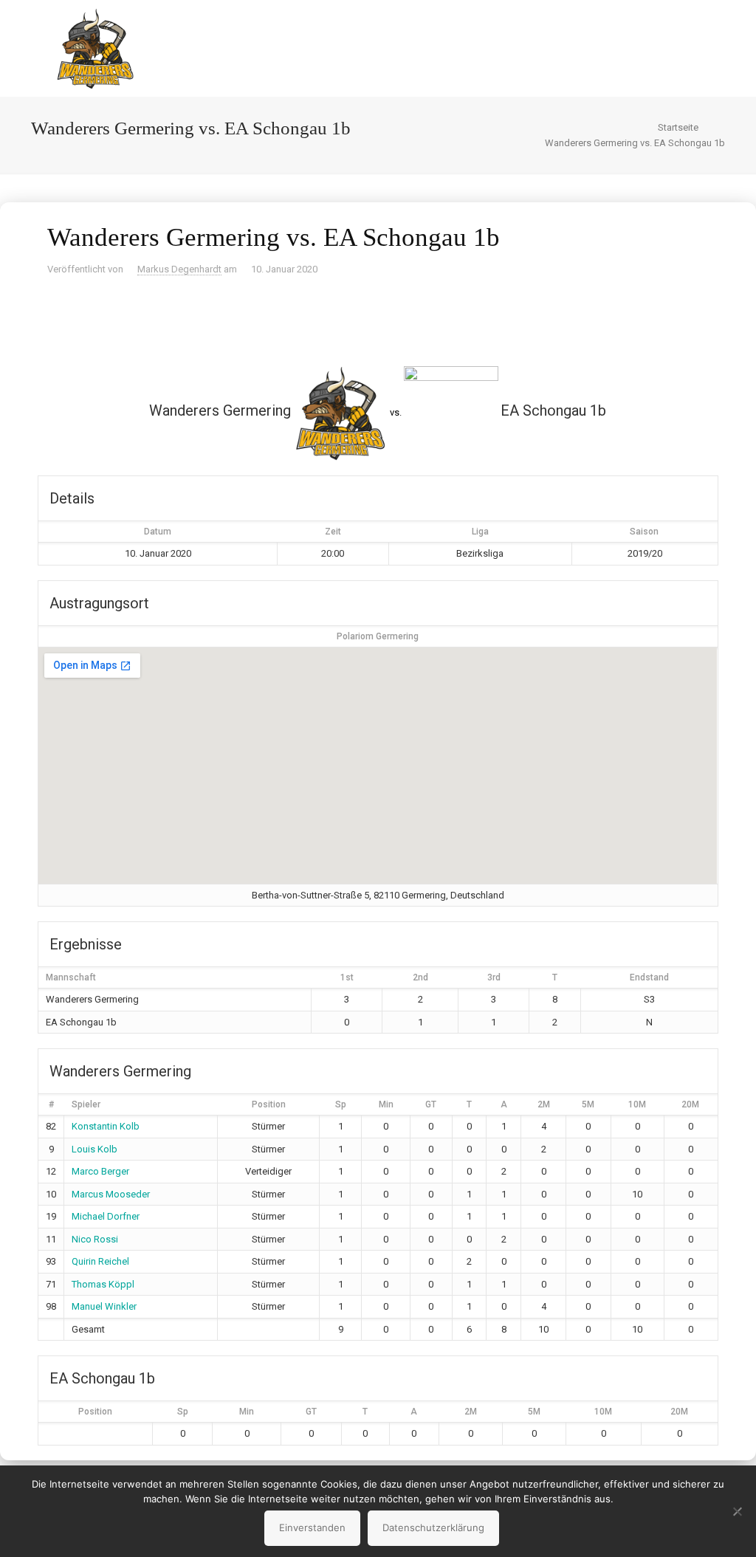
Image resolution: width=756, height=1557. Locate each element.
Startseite (678, 127)
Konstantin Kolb (106, 1126)
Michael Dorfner (106, 1216)
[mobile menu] (692, 48)
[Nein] (737, 1511)
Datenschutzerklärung (433, 1527)
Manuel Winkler (104, 1306)
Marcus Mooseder (111, 1194)
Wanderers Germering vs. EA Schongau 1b (635, 142)
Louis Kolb (94, 1149)
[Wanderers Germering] (95, 48)
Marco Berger (100, 1171)
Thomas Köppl (103, 1284)
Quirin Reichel (100, 1261)
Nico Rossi (95, 1239)
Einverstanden (312, 1527)
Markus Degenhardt (179, 269)
